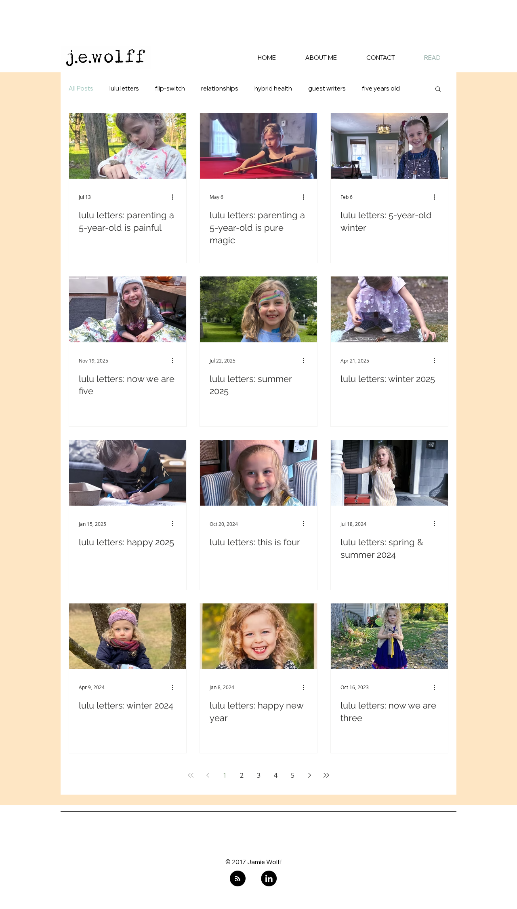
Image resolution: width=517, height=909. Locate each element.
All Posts (81, 88)
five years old (381, 88)
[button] (438, 89)
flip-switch (170, 88)
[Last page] (326, 775)
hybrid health (273, 88)
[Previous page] (207, 775)
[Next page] (309, 775)
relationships (219, 88)
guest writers (327, 88)
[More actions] (175, 197)
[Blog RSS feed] (238, 879)
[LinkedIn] (269, 878)
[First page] (190, 775)
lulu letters (124, 88)
